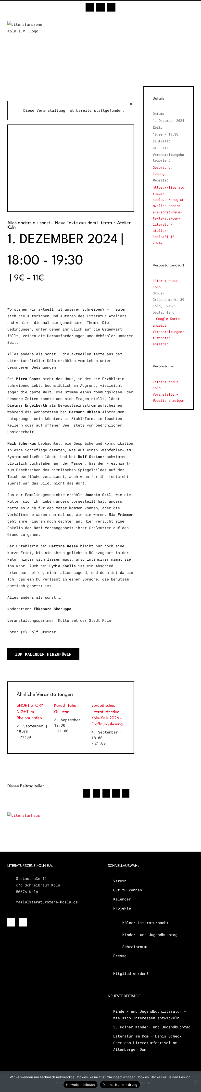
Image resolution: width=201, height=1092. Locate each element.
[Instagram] (23, 922)
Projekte (122, 908)
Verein (119, 880)
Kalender (122, 899)
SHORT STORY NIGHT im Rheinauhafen (30, 712)
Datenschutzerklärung (120, 1085)
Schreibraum (134, 946)
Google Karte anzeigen (166, 322)
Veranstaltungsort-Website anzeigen (168, 337)
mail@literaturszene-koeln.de (47, 901)
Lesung (158, 173)
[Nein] (194, 1081)
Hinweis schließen (80, 1085)
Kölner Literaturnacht (145, 922)
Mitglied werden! (131, 973)
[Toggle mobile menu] (192, 23)
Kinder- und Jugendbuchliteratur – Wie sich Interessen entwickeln (149, 1014)
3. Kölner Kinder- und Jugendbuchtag (151, 1026)
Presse (119, 955)
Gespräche (161, 167)
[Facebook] (11, 922)
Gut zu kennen (127, 889)
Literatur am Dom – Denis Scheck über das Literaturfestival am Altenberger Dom (147, 1043)
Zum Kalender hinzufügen (43, 654)
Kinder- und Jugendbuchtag (149, 934)
